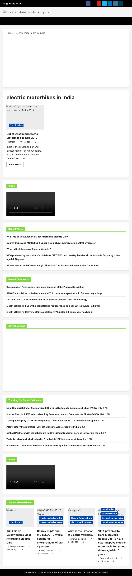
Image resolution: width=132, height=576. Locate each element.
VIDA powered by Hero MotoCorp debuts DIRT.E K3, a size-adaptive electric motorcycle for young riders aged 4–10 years (112, 542)
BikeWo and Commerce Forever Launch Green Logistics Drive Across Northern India (52, 445)
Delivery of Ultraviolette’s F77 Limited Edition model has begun (59, 312)
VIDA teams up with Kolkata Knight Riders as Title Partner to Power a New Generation (52, 265)
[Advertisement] (66, 60)
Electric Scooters (109, 513)
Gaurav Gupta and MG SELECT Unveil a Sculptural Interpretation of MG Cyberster (51, 243)
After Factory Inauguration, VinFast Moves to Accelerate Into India (42, 426)
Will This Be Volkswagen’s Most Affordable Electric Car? (37, 236)
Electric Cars (16, 522)
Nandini (11, 141)
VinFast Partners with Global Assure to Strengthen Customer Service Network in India (53, 433)
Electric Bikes (16, 125)
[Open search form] (128, 21)
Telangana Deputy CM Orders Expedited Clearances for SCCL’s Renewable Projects (52, 420)
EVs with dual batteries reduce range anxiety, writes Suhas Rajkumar (62, 305)
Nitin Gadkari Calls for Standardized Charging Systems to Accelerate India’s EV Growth (54, 408)
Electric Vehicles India (51, 518)
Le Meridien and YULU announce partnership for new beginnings (66, 293)
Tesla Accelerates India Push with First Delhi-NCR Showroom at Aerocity (46, 439)
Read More (16, 165)
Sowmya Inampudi (16, 546)
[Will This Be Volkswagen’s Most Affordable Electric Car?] (20, 517)
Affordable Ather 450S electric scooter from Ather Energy (55, 299)
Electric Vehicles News (51, 522)
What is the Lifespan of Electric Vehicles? (29, 249)
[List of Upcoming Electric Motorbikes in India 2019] (25, 117)
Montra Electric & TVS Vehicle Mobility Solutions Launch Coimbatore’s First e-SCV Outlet (55, 414)
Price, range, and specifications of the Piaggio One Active (53, 287)
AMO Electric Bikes (16, 293)
